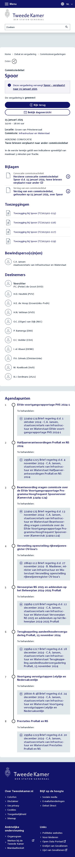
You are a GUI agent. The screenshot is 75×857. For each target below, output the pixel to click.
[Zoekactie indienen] (66, 27)
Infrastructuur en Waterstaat (34, 133)
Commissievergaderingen (53, 54)
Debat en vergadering (25, 54)
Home (8, 54)
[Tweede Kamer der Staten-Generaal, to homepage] (24, 14)
